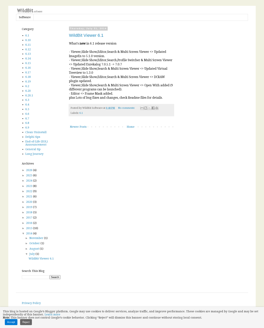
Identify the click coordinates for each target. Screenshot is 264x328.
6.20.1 (29, 95)
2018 (29, 212)
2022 (29, 191)
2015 (29, 228)
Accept (11, 322)
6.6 (27, 113)
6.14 (28, 58)
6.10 (28, 40)
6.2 (27, 86)
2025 (29, 175)
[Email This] (142, 108)
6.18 (28, 76)
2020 (29, 201)
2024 (29, 180)
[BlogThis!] (146, 108)
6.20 (28, 90)
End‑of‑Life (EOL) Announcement (36, 143)
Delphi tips (32, 136)
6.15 (28, 63)
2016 (29, 222)
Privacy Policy (31, 303)
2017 (29, 217)
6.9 (27, 127)
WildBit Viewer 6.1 (86, 35)
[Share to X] (149, 108)
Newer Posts (78, 126)
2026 (29, 170)
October (35, 243)
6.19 (28, 81)
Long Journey (34, 153)
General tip (33, 149)
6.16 (28, 67)
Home (131, 126)
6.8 (27, 122)
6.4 (27, 104)
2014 (29, 233)
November (36, 238)
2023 (29, 186)
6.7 (27, 118)
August (34, 248)
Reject (26, 322)
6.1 (81, 112)
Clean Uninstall (36, 132)
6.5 (27, 109)
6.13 (28, 53)
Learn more (52, 314)
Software (25, 17)
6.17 (28, 72)
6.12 (28, 49)
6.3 (27, 99)
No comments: (126, 107)
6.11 (28, 44)
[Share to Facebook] (153, 108)
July (32, 253)
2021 (29, 196)
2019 (29, 207)
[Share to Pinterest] (157, 108)
